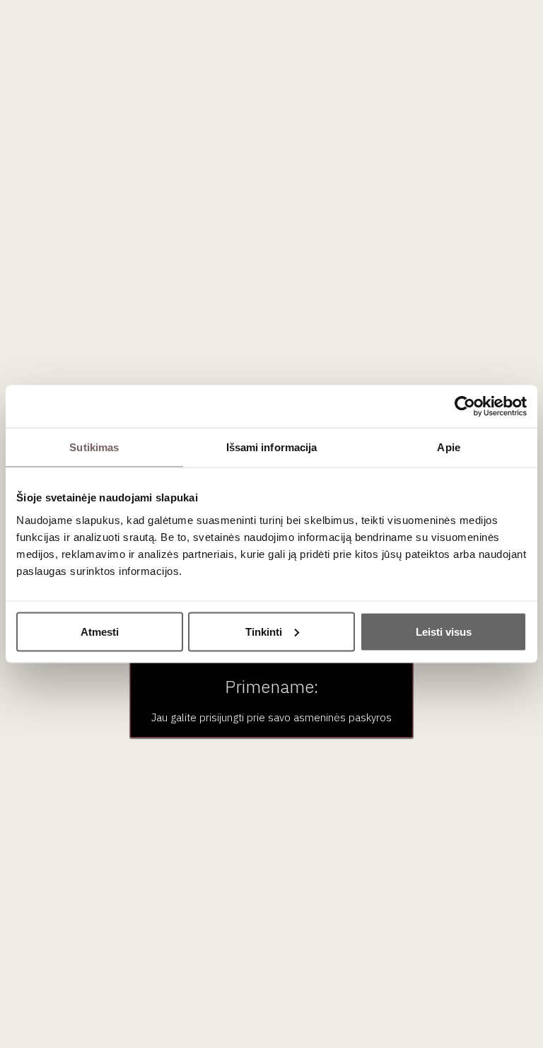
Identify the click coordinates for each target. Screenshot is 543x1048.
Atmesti (100, 631)
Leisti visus (444, 631)
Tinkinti (263, 631)
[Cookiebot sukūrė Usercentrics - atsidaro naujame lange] (465, 406)
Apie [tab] (448, 447)
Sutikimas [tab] (94, 447)
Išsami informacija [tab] (271, 447)
